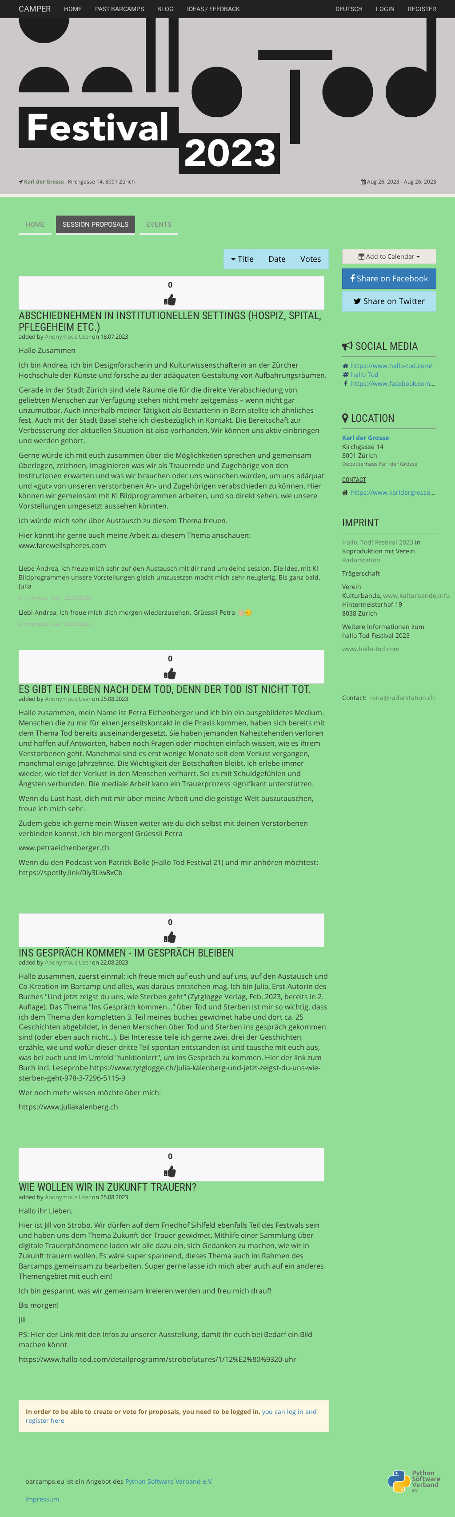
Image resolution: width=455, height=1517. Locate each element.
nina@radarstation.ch (402, 697)
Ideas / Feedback (213, 8)
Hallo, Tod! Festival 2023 (377, 542)
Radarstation (361, 560)
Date (277, 258)
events (159, 224)
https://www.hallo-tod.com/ (391, 365)
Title (244, 258)
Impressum (42, 1499)
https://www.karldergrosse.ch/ (396, 492)
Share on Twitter (393, 301)
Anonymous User (68, 336)
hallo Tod (365, 374)
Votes (310, 258)
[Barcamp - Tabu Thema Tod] (227, 97)
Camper (35, 8)
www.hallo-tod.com (370, 648)
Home (73, 8)
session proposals (95, 224)
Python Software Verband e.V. (169, 1481)
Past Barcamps (119, 8)
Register (422, 8)
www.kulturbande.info (416, 595)
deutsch (349, 8)
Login (385, 8)
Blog (165, 8)
